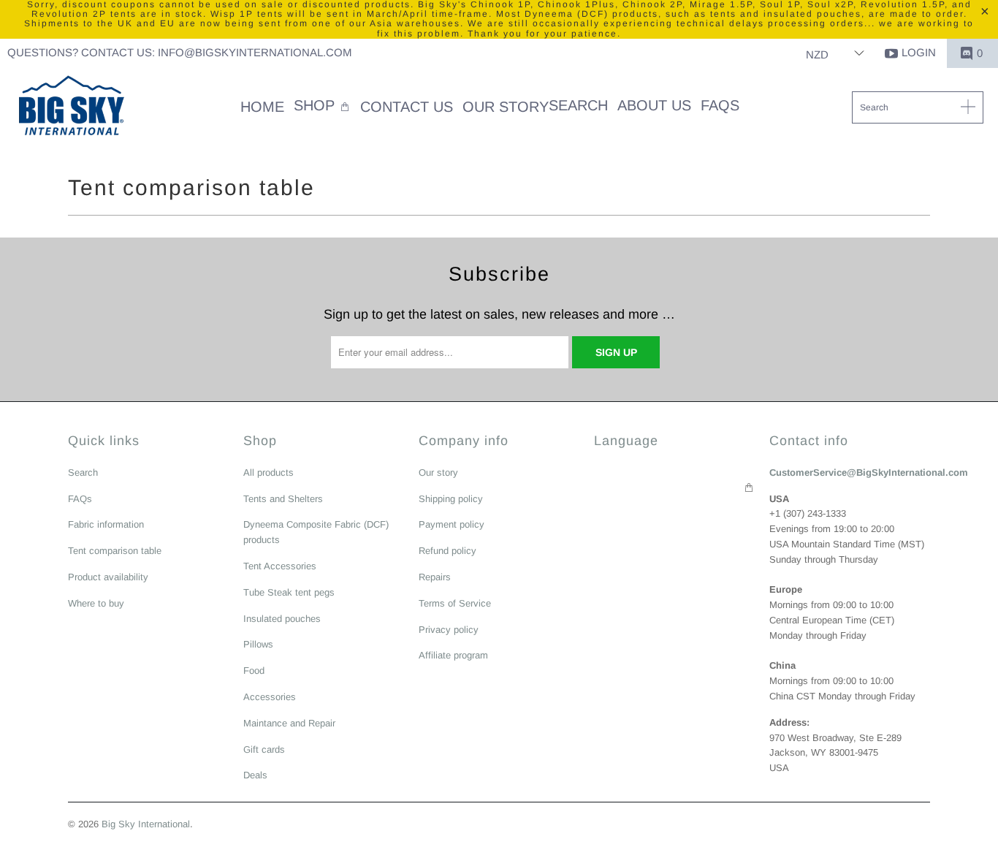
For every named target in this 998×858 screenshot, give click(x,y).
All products (268, 472)
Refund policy (447, 550)
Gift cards (264, 749)
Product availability (108, 577)
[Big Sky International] (71, 107)
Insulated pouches (282, 618)
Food (253, 670)
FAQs (80, 498)
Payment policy (451, 524)
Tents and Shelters (283, 498)
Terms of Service (455, 603)
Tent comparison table (114, 550)
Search (83, 472)
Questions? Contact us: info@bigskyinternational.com (179, 52)
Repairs (435, 577)
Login (919, 52)
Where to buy (96, 603)
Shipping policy (451, 498)
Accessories (269, 696)
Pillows (258, 644)
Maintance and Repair (289, 723)
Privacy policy (449, 629)
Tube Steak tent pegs (289, 592)
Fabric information (106, 524)
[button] (322, 107)
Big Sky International (146, 824)
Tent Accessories (279, 566)
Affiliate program (453, 655)
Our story (438, 472)
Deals (255, 775)
